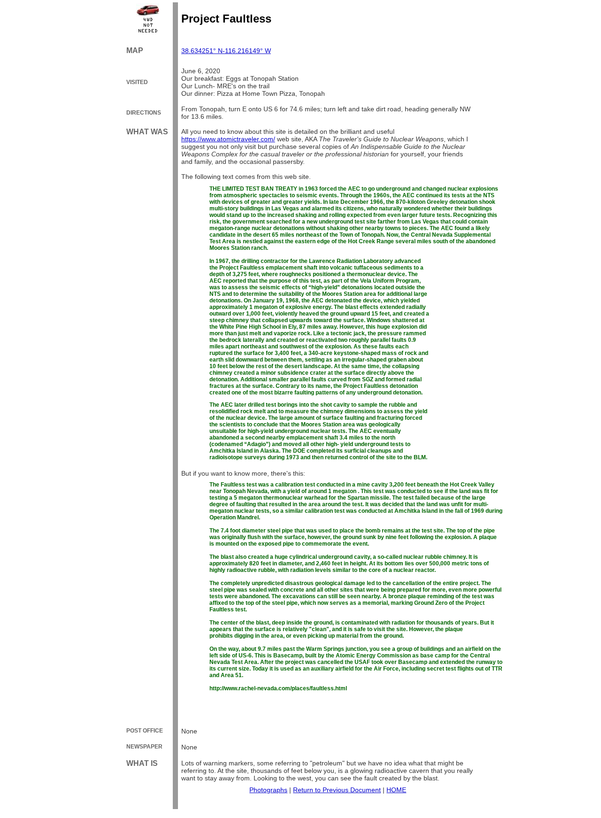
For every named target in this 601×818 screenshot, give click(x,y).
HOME (396, 790)
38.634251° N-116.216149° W (226, 50)
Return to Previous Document (337, 790)
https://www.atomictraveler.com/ (228, 139)
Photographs (268, 790)
